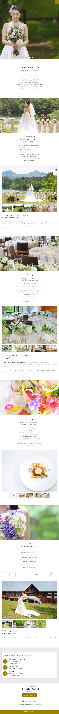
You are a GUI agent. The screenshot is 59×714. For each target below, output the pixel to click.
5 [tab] (32, 57)
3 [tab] (29, 57)
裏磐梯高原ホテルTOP (26, 701)
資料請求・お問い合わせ (29, 711)
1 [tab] (26, 57)
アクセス (36, 701)
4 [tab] (30, 57)
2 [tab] (28, 57)
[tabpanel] (29, 29)
